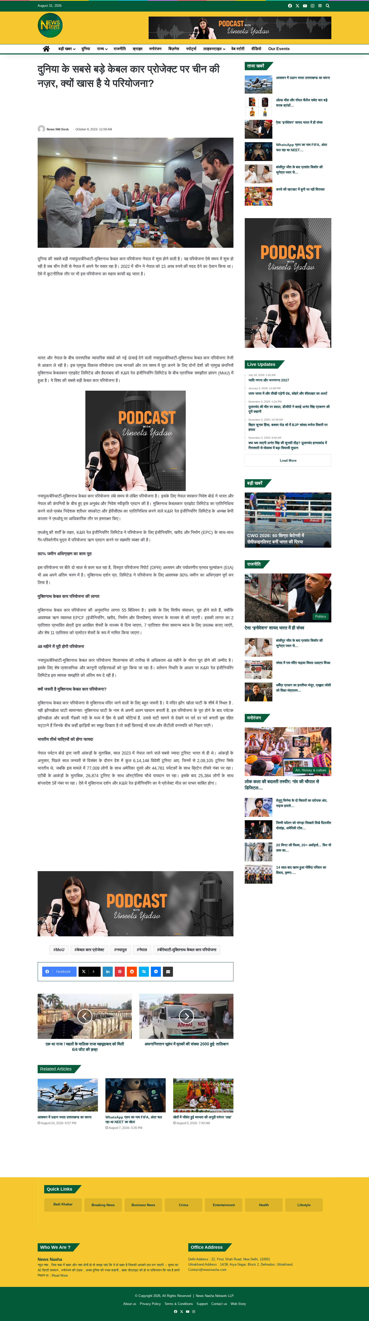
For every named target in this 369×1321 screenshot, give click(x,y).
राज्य (100, 49)
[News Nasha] (50, 25)
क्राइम (137, 49)
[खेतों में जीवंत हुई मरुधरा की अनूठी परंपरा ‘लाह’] (203, 1095)
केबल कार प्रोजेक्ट (90, 950)
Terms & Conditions (178, 1304)
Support (202, 1304)
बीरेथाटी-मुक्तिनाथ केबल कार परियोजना (187, 950)
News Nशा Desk (58, 129)
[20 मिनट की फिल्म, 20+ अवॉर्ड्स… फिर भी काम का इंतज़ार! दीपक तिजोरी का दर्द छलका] (258, 852)
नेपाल (143, 950)
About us (129, 1304)
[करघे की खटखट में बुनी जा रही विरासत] (258, 196)
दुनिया (86, 49)
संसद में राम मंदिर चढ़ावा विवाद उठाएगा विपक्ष (303, 663)
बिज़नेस (173, 49)
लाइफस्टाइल (212, 49)
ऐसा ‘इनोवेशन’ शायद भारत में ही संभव (299, 122)
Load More (288, 460)
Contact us (219, 1304)
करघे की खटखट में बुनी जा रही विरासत (300, 189)
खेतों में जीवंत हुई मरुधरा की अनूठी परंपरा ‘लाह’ (202, 1117)
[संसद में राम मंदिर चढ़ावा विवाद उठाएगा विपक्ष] (258, 669)
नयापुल (121, 950)
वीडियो (256, 49)
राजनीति (120, 49)
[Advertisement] (135, 107)
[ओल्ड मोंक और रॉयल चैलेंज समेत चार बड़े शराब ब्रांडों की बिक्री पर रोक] (258, 107)
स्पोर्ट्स (191, 49)
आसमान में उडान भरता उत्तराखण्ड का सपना (64, 1117)
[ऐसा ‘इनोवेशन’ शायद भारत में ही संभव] (258, 129)
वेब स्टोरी (237, 49)
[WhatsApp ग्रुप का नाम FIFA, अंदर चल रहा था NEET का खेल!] (135, 1095)
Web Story (238, 1304)
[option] (288, 520)
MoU (60, 950)
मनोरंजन (155, 49)
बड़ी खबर (65, 49)
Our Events (279, 49)
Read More (60, 1275)
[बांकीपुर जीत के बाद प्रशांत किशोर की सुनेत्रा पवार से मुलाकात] (258, 173)
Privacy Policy (150, 1304)
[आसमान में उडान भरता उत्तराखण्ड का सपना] (68, 1095)
